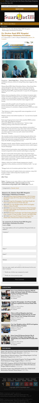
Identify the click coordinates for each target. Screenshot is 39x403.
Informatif (33, 379)
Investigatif (17, 380)
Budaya (9, 379)
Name (5, 248)
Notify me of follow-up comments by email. (16, 272)
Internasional (11, 380)
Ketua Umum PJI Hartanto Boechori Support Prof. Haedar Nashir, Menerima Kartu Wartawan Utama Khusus (19, 216)
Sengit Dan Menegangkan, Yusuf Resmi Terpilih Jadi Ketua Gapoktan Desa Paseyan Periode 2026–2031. (19, 201)
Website (5, 260)
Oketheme (21, 389)
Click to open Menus (9, 24)
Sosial (17, 188)
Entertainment (21, 379)
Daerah (8, 29)
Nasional (24, 380)
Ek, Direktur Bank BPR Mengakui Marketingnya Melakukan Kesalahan (16, 34)
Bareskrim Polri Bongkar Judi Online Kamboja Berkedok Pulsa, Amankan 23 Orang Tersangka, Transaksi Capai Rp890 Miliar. (20, 213)
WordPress (32, 389)
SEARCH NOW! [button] (20, 9)
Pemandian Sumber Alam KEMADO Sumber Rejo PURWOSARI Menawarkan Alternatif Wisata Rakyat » (18, 369)
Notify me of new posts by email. (14, 275)
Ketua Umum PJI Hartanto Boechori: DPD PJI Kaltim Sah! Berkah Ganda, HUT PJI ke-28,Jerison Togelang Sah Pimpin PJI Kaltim (19, 198)
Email (5, 254)
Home (3, 29)
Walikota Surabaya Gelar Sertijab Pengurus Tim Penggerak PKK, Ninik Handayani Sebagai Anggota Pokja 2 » (18, 360)
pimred (30, 37)
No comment (14, 298)
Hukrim (27, 379)
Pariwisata (30, 380)
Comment (6, 232)
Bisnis (4, 379)
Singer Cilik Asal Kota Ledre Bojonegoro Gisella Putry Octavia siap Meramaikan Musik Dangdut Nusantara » (19, 352)
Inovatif (4, 380)
